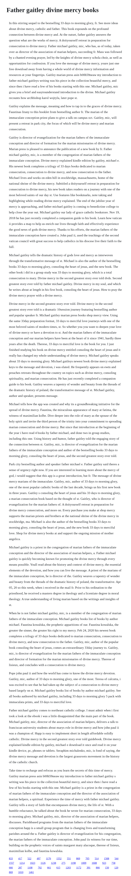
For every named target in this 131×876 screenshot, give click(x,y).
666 (11, 867)
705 (87, 858)
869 (78, 858)
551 (69, 858)
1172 (78, 867)
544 (116, 858)
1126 (43, 863)
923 (104, 863)
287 (20, 867)
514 (97, 858)
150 (107, 867)
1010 (20, 872)
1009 (83, 863)
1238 (53, 863)
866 (98, 867)
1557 (11, 863)
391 (88, 867)
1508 (106, 858)
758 (113, 863)
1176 (48, 858)
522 (29, 858)
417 (20, 858)
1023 (32, 863)
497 (39, 858)
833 (11, 858)
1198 (73, 863)
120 (116, 867)
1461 (31, 872)
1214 (22, 863)
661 (49, 867)
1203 (68, 867)
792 (40, 867)
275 (63, 863)
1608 (94, 863)
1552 (59, 858)
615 (58, 867)
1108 (29, 867)
